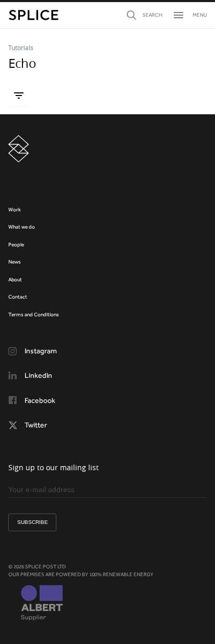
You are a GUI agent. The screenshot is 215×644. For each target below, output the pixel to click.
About (15, 279)
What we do (21, 226)
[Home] (33, 15)
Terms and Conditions (33, 314)
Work (14, 209)
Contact (17, 296)
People (16, 244)
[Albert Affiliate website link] (42, 604)
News (14, 261)
